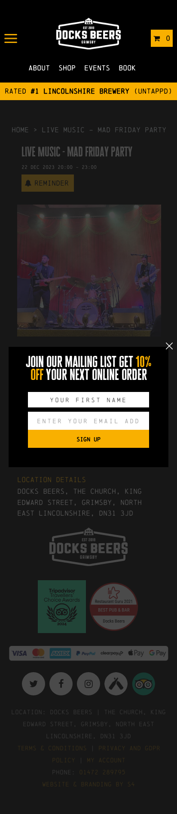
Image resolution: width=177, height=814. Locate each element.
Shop (67, 68)
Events (97, 68)
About (39, 68)
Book (127, 68)
